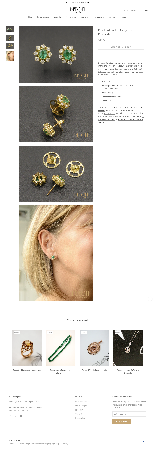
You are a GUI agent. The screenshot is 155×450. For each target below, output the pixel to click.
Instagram (123, 17)
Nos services (71, 17)
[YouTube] (21, 416)
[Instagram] (15, 416)
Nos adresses (99, 17)
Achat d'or (57, 17)
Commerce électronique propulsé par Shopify (48, 444)
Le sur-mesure (43, 17)
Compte (125, 10)
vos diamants (109, 113)
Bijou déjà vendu (121, 47)
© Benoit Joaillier (15, 440)
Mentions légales (82, 402)
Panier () (145, 10)
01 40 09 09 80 (84, 2)
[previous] (7, 351)
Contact (78, 414)
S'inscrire (122, 421)
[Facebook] (10, 416)
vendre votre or (119, 107)
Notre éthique (81, 406)
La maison (85, 17)
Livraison (79, 410)
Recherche (134, 10)
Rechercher (80, 418)
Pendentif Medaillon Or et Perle (94, 370)
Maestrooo (23, 444)
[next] (147, 351)
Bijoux (30, 17)
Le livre (112, 17)
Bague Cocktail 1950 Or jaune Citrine (27, 370)
